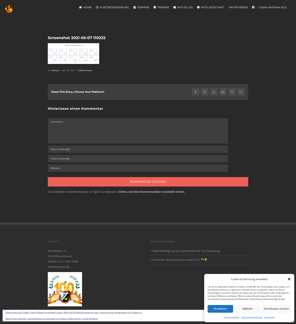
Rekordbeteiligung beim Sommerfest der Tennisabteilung (186, 251)
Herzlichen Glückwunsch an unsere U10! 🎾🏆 (180, 259)
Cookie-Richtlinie (231, 317)
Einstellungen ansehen (276, 308)
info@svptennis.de (59, 266)
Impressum (269, 317)
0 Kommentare (85, 70)
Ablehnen (247, 308)
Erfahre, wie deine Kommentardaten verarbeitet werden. (152, 191)
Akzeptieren (220, 308)
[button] (289, 279)
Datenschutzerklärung (251, 317)
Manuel (55, 70)
